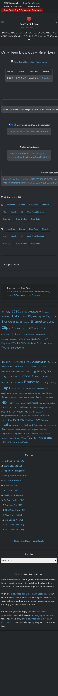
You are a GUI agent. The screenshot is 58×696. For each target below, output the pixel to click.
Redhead (31, 343)
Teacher (4, 438)
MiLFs (20, 411)
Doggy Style (22, 393)
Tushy (15, 442)
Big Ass (32, 316)
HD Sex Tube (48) (12, 480)
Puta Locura (45, 420)
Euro (30, 328)
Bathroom (15, 371)
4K (2, 311)
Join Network (33, 6)
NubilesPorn (36, 339)
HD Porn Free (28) (14, 524)
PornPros (29, 420)
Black (15, 377)
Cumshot (40, 389)
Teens (5, 347)
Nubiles (35, 416)
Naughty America (8, 416)
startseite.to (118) (13, 466)
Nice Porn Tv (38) (13, 515)
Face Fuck (22, 398)
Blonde (22, 205)
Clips (5, 212)
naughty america (42, 615)
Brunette (38, 321)
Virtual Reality (23, 442)
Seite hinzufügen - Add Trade (29, 541)
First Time (49, 398)
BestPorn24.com (31, 3)
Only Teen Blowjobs (35, 212)
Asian (25, 317)
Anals (22, 367)
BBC (22, 371)
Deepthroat (6, 393)
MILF (12, 411)
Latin (48, 335)
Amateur (46, 312)
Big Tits (51, 316)
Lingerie (32, 408)
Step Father (44, 430)
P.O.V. (45, 339)
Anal (14, 316)
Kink (40, 403)
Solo (39, 343)
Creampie (16, 328)
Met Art (4, 412)
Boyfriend (47, 377)
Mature (48, 408)
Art (19, 316)
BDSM (27, 371)
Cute (47, 389)
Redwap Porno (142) (14, 461)
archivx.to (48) (11, 490)
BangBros (5, 371)
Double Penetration (36, 393)
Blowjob (45, 205)
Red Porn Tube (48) (13, 495)
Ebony (24, 328)
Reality (21, 343)
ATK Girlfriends (47, 367)
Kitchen (46, 403)
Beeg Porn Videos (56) (15, 475)
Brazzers (27, 322)
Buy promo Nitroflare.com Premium (24, 291)
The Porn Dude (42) (15, 510)
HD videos (21, 335)
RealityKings (17, 425)
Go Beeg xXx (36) (14, 520)
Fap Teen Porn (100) (14, 470)
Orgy (10, 420)
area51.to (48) (11, 485)
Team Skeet (47, 343)
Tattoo (47, 433)
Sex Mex (46, 425)
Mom (28, 339)
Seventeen (38, 425)
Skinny (53, 425)
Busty (50, 321)
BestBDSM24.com (13, 6)
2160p (24, 312)
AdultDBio (11, 205)
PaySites (5, 343)
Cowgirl (21, 389)
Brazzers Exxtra (17, 382)
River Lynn (7, 219)
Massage (40, 408)
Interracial (40, 335)
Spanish (11, 430)
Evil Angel (12, 398)
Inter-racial (30, 335)
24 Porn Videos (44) (14, 500)
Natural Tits (40, 412)
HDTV (11, 403)
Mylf (32, 412)
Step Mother (6, 433)
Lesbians (13, 339)
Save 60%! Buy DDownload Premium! (22, 10)
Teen (23, 438)
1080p (16, 311)
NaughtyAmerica (24, 416)
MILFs (22, 339)
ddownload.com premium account (28, 594)
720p (8, 312)
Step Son (27, 434)
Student (35, 433)
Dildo (15, 393)
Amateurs (5, 316)
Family (14, 212)
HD (22, 212)
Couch (14, 389)
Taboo (42, 433)
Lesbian (4, 339)
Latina (53, 335)
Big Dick (42, 317)
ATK (39, 367)
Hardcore (5, 335)
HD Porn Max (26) (14, 529)
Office (3, 420)
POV (13, 343)
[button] (53, 3)
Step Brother (21, 219)
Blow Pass (33, 205)
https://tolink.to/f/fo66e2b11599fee (29, 131)
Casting (53, 382)
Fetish (44, 328)
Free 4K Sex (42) (13, 505)
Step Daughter (32, 430)
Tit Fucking (6, 442)
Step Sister (36, 219)
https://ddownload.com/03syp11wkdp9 (29, 157)
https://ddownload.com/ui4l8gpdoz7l (29, 153)
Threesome (18, 347)
